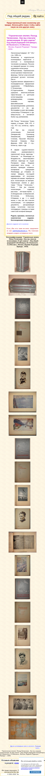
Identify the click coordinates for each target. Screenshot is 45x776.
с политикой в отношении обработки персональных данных (30, 768)
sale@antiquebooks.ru (19, 231)
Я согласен (35, 772)
